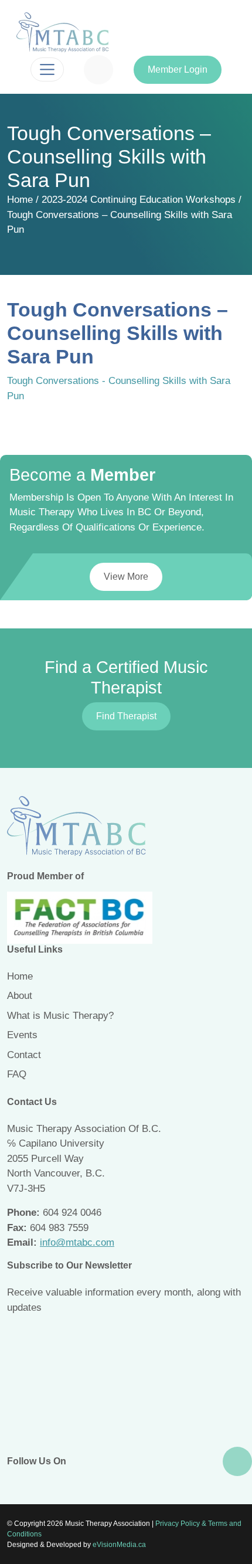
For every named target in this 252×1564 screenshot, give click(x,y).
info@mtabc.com (77, 1242)
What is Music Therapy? (60, 1015)
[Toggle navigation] (47, 69)
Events (22, 1035)
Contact (24, 1054)
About (19, 995)
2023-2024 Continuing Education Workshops (139, 199)
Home (20, 199)
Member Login (177, 69)
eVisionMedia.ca (119, 1545)
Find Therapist (126, 716)
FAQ (16, 1074)
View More (126, 577)
